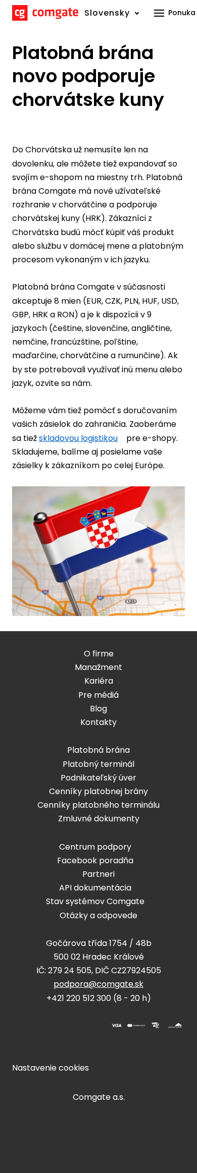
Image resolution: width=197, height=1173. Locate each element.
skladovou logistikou (78, 438)
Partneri (98, 874)
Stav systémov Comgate (95, 901)
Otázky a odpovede (98, 915)
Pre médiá (98, 695)
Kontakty (98, 722)
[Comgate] (45, 13)
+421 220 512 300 (78, 998)
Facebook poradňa (95, 860)
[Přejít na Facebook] (27, 1026)
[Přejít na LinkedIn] (76, 1026)
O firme (99, 653)
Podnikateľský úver (98, 778)
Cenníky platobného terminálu (98, 805)
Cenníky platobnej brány (98, 791)
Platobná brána (98, 750)
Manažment (98, 667)
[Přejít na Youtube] (51, 1042)
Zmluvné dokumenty (98, 818)
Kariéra (98, 681)
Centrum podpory (95, 847)
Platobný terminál (98, 764)
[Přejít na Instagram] (51, 1026)
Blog (98, 708)
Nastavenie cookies (50, 1068)
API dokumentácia (95, 887)
